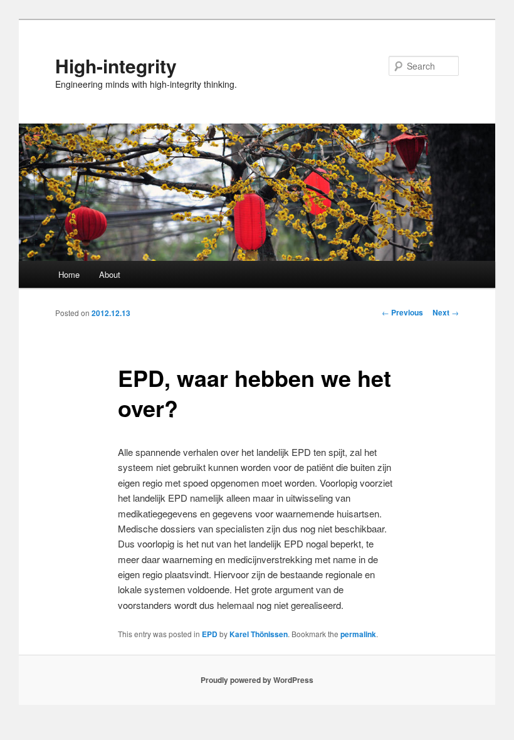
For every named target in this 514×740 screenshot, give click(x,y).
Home (69, 274)
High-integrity (116, 65)
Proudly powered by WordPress (257, 679)
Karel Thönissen (258, 634)
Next (446, 312)
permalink (358, 634)
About (109, 274)
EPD (210, 634)
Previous (402, 312)
